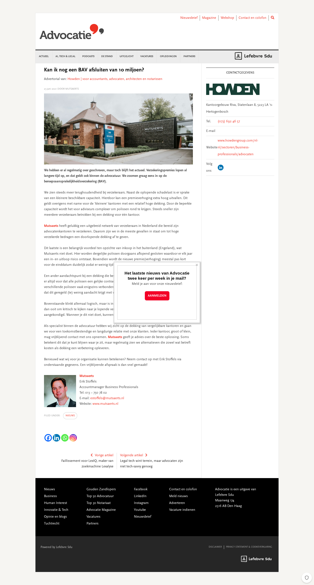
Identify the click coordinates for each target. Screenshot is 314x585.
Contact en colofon (252, 18)
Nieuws (70, 415)
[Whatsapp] (65, 438)
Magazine (209, 18)
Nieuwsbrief (189, 18)
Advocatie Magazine (101, 510)
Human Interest (55, 503)
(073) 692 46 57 (229, 121)
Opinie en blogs (55, 517)
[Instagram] (73, 438)
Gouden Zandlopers (101, 489)
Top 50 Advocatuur (100, 496)
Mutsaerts (51, 226)
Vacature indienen (182, 510)
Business (50, 496)
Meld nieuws (178, 496)
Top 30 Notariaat (99, 503)
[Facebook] (48, 438)
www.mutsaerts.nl (105, 404)
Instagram (141, 503)
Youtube (140, 510)
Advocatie (72, 33)
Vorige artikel (104, 455)
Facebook (140, 489)
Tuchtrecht (51, 523)
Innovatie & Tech (56, 510)
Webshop (227, 18)
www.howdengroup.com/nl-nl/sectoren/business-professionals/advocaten (238, 147)
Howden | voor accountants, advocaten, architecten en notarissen (114, 79)
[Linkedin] (56, 438)
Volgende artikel (131, 455)
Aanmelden (157, 295)
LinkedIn (140, 496)
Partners (92, 523)
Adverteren (177, 503)
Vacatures (93, 517)
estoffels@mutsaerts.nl (107, 398)
